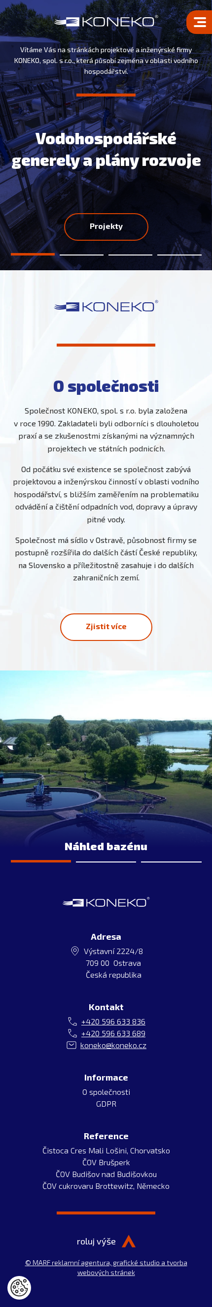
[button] (33, 248)
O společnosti (106, 1091)
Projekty (106, 225)
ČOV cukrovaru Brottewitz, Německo (106, 1185)
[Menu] (199, 22)
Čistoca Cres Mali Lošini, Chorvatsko (106, 1150)
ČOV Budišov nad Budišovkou (106, 1174)
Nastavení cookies (19, 1288)
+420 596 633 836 (113, 1021)
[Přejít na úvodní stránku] (106, 21)
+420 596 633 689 (113, 1033)
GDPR (106, 1103)
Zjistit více (106, 626)
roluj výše (96, 1241)
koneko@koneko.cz (113, 1045)
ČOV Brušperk (106, 1162)
